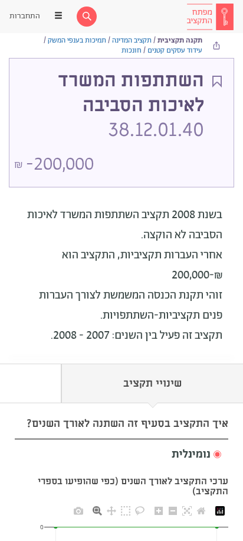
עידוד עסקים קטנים (174, 51)
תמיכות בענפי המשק (77, 40)
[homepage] (210, 16)
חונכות (131, 51)
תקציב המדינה (132, 40)
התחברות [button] (24, 16)
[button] (121, 455)
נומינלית (191, 454)
